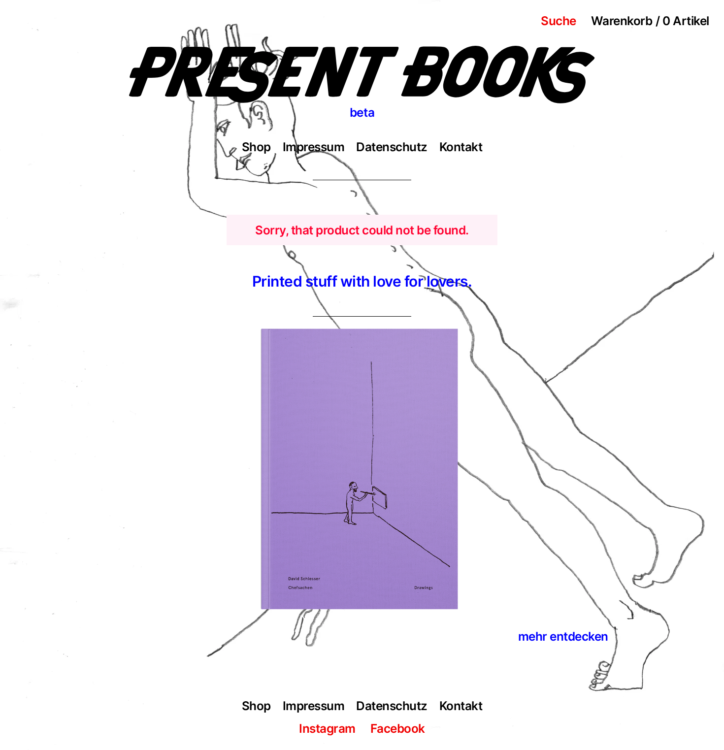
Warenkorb (650, 20)
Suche (558, 20)
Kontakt (461, 146)
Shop (256, 146)
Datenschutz (392, 146)
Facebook (397, 728)
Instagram (327, 728)
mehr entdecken (563, 636)
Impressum (314, 146)
